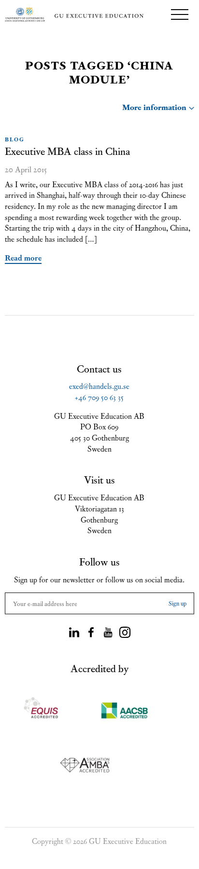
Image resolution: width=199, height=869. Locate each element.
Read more (23, 257)
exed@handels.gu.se (99, 385)
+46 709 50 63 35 (99, 396)
